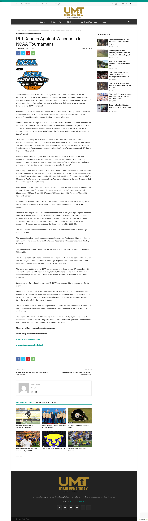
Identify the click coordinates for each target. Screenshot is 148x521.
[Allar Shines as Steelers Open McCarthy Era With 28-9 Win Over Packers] (102, 42)
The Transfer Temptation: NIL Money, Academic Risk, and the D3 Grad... (120, 85)
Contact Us (45, 4)
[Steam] (123, 3)
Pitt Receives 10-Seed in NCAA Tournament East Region (32, 373)
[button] (129, 22)
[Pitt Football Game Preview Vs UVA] (54, 439)
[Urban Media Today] (74, 12)
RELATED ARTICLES (25, 402)
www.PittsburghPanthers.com (28, 339)
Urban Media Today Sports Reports (38, 30)
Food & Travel (69, 22)
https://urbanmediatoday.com (39, 388)
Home (18, 30)
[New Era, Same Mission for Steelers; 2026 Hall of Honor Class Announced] (102, 64)
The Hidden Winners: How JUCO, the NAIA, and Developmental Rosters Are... (119, 75)
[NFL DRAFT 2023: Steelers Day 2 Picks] (80, 416)
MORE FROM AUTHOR (46, 402)
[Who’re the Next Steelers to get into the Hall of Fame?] (54, 416)
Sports (42, 22)
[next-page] (21, 455)
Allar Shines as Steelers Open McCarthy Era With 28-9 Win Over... (119, 42)
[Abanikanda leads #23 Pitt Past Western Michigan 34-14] (28, 439)
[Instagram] (116, 3)
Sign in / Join (37, 4)
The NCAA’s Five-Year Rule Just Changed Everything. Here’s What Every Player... (120, 96)
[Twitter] (126, 3)
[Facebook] (112, 3)
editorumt (21, 48)
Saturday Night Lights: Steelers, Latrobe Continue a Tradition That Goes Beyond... (120, 53)
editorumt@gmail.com (78, 501)
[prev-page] (17, 455)
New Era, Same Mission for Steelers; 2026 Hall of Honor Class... (119, 64)
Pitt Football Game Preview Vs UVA (53, 448)
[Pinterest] (28, 53)
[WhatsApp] (33, 53)
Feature (102, 22)
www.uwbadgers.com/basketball (29, 345)
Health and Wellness (88, 22)
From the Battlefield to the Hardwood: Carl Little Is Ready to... (120, 107)
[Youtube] (130, 3)
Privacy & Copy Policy (56, 4)
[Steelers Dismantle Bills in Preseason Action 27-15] (28, 416)
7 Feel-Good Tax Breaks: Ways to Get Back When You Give (76, 373)
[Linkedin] (119, 3)
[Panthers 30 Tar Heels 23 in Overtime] (80, 439)
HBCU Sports (55, 22)
